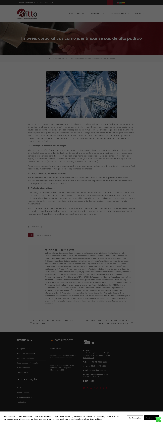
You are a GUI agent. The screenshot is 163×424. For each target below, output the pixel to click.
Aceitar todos (152, 418)
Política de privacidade (92, 419)
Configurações (135, 418)
